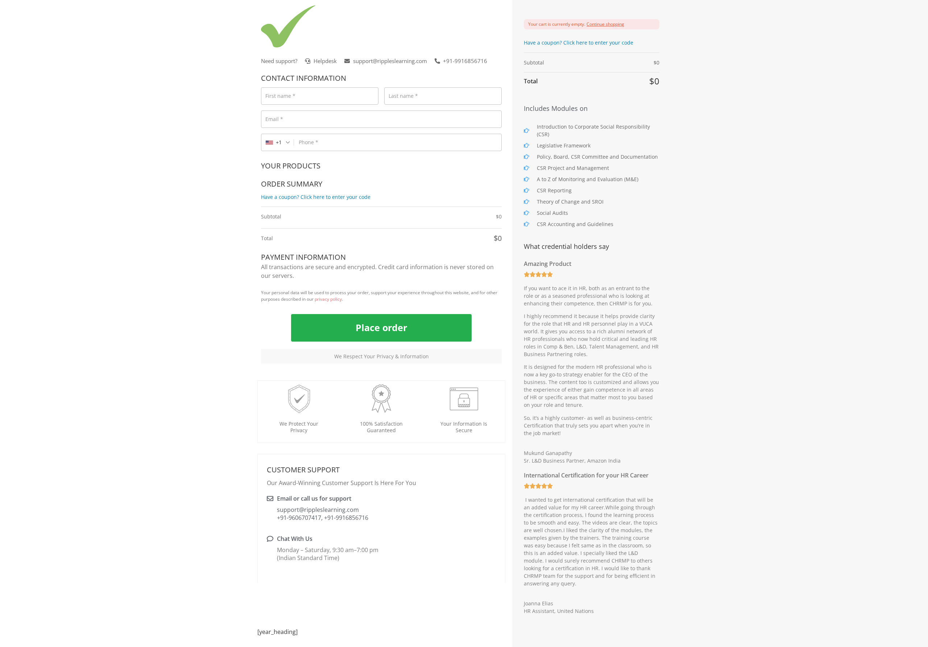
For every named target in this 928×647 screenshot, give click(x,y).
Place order (381, 327)
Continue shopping (605, 24)
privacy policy (328, 299)
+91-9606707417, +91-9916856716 (317, 518)
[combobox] (277, 142)
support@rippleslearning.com (318, 510)
